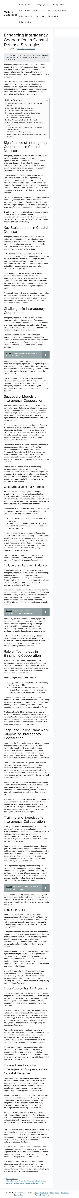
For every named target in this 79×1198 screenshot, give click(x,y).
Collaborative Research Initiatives (20, 117)
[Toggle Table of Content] (45, 100)
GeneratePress (19, 1195)
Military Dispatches (10, 13)
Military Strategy (58, 5)
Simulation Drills (14, 129)
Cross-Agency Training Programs (20, 132)
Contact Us (44, 1193)
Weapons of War (38, 10)
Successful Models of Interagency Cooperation (23, 113)
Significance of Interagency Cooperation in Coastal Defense (24, 104)
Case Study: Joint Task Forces (19, 115)
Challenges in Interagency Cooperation (20, 110)
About (36, 1193)
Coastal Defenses (12, 1179)
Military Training (53, 16)
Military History (24, 10)
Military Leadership (25, 16)
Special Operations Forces (57, 10)
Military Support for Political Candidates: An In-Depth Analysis (26, 1181)
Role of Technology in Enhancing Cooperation (22, 120)
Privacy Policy (54, 1193)
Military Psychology (42, 5)
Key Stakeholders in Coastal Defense (19, 108)
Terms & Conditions (42, 1195)
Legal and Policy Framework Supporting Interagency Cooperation (25, 124)
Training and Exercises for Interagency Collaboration (24, 127)
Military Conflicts (25, 22)
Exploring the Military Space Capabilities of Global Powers (25, 1183)
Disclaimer (64, 1193)
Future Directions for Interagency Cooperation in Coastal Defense (26, 135)
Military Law (40, 16)
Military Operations (25, 5)
